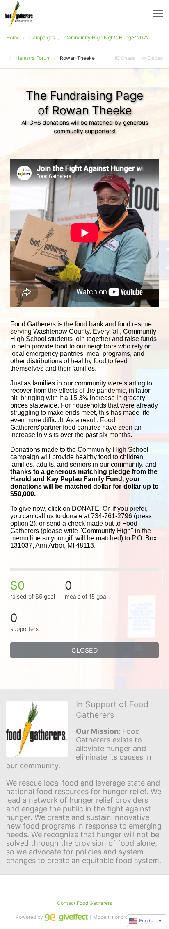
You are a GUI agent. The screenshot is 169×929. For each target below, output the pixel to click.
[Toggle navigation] (158, 13)
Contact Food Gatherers (84, 903)
